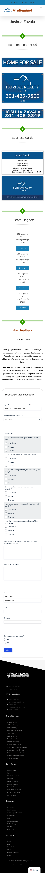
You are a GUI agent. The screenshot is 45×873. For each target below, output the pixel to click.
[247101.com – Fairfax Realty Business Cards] (22, 151)
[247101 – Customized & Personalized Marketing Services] (17, 673)
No (8, 643)
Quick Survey (9, 434)
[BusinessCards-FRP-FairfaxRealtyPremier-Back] (22, 177)
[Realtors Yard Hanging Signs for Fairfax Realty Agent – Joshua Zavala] (22, 58)
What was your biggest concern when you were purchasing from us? (20, 543)
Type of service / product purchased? (17, 405)
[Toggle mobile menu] (41, 8)
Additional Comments (12, 564)
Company (7, 618)
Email (6, 607)
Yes (8, 639)
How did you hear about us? (14, 415)
